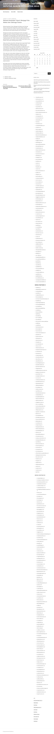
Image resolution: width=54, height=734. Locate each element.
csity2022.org (38, 325)
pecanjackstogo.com (40, 554)
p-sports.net (39, 524)
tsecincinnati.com (39, 330)
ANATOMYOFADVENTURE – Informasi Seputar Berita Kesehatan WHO (23, 4)
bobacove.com (38, 432)
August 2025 (36, 29)
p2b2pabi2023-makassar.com (41, 289)
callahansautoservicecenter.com (41, 370)
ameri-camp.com (39, 180)
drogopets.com (38, 460)
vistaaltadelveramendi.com (41, 483)
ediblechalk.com (38, 462)
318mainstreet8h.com (40, 385)
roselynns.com (38, 127)
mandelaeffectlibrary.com (40, 125)
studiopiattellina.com (39, 394)
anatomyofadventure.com (41, 616)
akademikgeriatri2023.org (40, 302)
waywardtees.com (39, 106)
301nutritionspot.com (40, 641)
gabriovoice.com (40, 520)
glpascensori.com (40, 579)
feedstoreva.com (39, 458)
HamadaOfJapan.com (39, 146)
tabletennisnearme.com (40, 464)
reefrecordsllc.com (40, 541)
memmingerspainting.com (40, 191)
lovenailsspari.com (39, 387)
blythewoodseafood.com (40, 428)
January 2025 (36, 41)
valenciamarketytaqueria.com (42, 539)
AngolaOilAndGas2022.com (40, 257)
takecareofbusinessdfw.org (40, 144)
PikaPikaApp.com (39, 142)
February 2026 (36, 23)
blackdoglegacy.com (40, 509)
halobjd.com (38, 138)
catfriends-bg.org (39, 102)
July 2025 (35, 31)
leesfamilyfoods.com (39, 230)
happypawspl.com (39, 368)
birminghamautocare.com (40, 417)
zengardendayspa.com (41, 556)
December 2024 (36, 43)
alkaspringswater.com (39, 383)
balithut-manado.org (39, 247)
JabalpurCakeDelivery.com (40, 136)
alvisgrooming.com (39, 424)
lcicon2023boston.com (40, 277)
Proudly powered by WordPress (8, 731)
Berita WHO (13, 11)
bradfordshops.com (39, 238)
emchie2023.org (39, 306)
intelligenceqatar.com (39, 140)
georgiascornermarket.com (40, 372)
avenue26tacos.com (40, 530)
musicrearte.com (39, 447)
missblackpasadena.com (41, 535)
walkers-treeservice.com (41, 592)
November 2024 (36, 45)
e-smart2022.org (39, 227)
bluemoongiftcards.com (41, 631)
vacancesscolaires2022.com (41, 281)
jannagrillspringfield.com (40, 396)
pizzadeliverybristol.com (40, 364)
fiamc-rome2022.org (39, 404)
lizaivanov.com (39, 501)
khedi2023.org (38, 300)
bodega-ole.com (40, 661)
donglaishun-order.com (40, 402)
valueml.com (38, 168)
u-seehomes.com (39, 213)
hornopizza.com (39, 496)
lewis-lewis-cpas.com (39, 232)
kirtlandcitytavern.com (41, 639)
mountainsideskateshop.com (42, 637)
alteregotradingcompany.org (40, 249)
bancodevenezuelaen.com (40, 110)
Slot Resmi (35, 721)
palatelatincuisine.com (41, 507)
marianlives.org (38, 104)
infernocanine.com (40, 599)
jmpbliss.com (38, 172)
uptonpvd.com (39, 584)
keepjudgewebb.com (40, 614)
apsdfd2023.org (38, 266)
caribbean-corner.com (41, 629)
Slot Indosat (36, 718)
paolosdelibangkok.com (40, 430)
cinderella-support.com (40, 185)
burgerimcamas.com (40, 693)
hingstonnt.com (38, 114)
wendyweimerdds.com (40, 178)
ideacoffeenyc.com (39, 359)
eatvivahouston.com (40, 511)
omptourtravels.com (40, 673)
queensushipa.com (39, 176)
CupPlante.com (38, 161)
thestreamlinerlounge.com (41, 663)
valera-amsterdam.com (41, 650)
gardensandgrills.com (40, 624)
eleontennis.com (39, 234)
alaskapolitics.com (39, 119)
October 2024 (36, 47)
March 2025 (36, 37)
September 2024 (36, 49)
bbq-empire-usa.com (39, 456)
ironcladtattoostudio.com (41, 560)
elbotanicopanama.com (40, 347)
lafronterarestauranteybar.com (42, 569)
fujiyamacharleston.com (40, 398)
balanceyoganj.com (39, 129)
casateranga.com (40, 588)
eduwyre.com (38, 219)
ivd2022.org (38, 323)
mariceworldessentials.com (40, 406)
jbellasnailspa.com (39, 421)
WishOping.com (38, 155)
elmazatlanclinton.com (40, 357)
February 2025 (36, 39)
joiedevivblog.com (40, 648)
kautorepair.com (38, 353)
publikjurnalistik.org (40, 678)
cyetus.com (38, 236)
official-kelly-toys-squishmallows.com (42, 453)
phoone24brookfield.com (40, 434)
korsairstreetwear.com (41, 526)
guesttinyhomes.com (40, 503)
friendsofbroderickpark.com (40, 392)
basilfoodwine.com (40, 626)
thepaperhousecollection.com (42, 601)
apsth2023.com (38, 274)
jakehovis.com (38, 413)
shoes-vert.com (38, 345)
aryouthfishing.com (40, 545)
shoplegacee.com (39, 157)
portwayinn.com (39, 607)
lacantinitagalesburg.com (40, 362)
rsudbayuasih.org (40, 676)
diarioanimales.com (39, 340)
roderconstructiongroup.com (41, 332)
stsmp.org (37, 121)
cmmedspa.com (40, 620)
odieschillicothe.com (39, 360)
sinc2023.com (38, 293)
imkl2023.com (38, 270)
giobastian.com (39, 577)
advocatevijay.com (39, 242)
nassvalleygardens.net (41, 669)
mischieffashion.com (39, 217)
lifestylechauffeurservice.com (41, 202)
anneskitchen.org (40, 537)
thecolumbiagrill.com (39, 296)
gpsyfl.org (37, 471)
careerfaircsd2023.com (40, 272)
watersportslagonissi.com (40, 215)
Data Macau (36, 702)
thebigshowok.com (40, 513)
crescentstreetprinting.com (41, 494)
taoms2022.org (38, 319)
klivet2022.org (38, 315)
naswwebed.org (38, 245)
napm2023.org (38, 264)
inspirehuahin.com (39, 189)
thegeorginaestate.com (40, 426)
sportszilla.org (38, 441)
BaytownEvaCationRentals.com (41, 134)
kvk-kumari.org (39, 686)
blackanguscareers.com (41, 658)
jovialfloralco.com (39, 210)
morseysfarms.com (39, 449)
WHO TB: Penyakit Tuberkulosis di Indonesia (41, 79)
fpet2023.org (38, 225)
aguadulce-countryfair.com (40, 411)
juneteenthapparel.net (40, 680)
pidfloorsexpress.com (39, 108)
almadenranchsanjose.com (40, 240)
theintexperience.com (39, 99)
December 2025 (36, 27)
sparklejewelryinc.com (41, 558)
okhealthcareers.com (39, 97)
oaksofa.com (38, 466)
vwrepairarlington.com (41, 478)
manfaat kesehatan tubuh (10, 78)
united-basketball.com (41, 547)
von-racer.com (38, 377)
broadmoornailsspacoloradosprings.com (44, 533)
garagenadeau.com (39, 200)
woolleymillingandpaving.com (42, 582)
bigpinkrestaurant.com (40, 187)
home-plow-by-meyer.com (41, 505)
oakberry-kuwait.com (39, 389)
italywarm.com (39, 682)
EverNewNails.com (39, 204)
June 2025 (35, 33)
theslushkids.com (40, 575)
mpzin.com (38, 163)
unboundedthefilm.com (40, 101)
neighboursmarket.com (41, 656)
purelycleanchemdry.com (40, 153)
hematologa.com (40, 500)
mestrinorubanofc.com (41, 665)
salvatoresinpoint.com (39, 208)
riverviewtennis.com (39, 451)
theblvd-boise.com (39, 223)
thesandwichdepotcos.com (40, 195)
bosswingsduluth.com (39, 415)
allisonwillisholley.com (40, 603)
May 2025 (35, 35)
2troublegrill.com (40, 586)
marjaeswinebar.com (39, 355)
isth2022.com (38, 287)
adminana (14, 18)
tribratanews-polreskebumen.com (43, 675)
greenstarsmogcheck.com (40, 366)
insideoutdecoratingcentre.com (41, 206)
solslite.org (39, 605)
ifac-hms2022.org (39, 317)
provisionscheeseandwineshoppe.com (42, 298)
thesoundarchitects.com (41, 611)
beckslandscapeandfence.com (42, 481)
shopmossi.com (39, 594)
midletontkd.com (40, 622)
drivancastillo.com (40, 618)
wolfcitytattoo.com (40, 565)
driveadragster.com (40, 498)
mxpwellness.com (40, 597)
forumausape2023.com (40, 268)
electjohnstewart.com (40, 671)
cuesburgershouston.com (41, 487)
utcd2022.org (38, 310)
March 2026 (36, 21)
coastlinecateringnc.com (41, 485)
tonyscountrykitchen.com (40, 419)
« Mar (37, 67)
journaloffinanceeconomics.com (42, 684)
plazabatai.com (38, 334)
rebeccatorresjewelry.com (40, 170)
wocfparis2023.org (39, 291)
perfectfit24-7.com (39, 374)
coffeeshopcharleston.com (40, 379)
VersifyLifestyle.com (39, 148)
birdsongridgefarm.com (41, 646)
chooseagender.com (39, 116)
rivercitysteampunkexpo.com (42, 633)
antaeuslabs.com (39, 151)
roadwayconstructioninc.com (41, 438)
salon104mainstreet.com (40, 381)
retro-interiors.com (39, 221)
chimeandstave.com (40, 515)
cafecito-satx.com (40, 550)
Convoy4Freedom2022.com (40, 259)
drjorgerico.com (38, 174)
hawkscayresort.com (39, 336)
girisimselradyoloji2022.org (40, 308)
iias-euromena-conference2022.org (42, 321)
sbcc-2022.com (38, 255)
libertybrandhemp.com (41, 652)
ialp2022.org (38, 313)
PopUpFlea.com (38, 166)
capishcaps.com (38, 470)
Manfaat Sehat (20, 11)
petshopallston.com (40, 528)
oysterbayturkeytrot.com (41, 567)
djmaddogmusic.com (40, 609)
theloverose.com (40, 518)
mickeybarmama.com (39, 436)
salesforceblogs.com (39, 131)
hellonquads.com (39, 338)
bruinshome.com (40, 562)
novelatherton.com (40, 667)
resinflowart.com (40, 522)
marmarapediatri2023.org (40, 304)
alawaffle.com (39, 543)
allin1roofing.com (40, 612)
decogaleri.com (38, 342)
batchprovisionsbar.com (40, 443)
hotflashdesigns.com (39, 198)
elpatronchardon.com (39, 400)
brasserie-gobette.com (40, 445)
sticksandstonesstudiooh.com (42, 590)
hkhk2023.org (38, 262)
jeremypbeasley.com (39, 193)
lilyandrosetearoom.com (41, 571)
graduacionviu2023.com (41, 552)
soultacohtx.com (39, 468)
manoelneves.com (39, 123)
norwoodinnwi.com (40, 654)
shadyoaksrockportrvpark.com (41, 349)
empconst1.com (38, 183)
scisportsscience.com (40, 690)
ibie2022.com (38, 253)
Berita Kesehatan (6, 11)
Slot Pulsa (35, 704)
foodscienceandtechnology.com (42, 688)
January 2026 (36, 25)
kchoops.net (39, 635)
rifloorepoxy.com (40, 580)
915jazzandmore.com (39, 409)
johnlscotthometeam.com (40, 212)
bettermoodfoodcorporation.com (41, 112)
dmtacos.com (39, 492)
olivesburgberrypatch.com (41, 573)
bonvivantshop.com (39, 159)
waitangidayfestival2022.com (41, 279)
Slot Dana (35, 711)
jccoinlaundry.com (39, 351)
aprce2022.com (38, 251)
